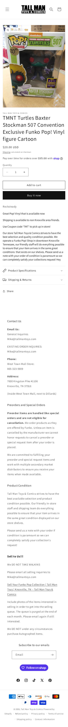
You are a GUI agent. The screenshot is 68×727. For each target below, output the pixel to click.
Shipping (6, 152)
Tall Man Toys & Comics (32, 709)
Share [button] (10, 291)
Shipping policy (24, 719)
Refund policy (21, 713)
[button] (7, 9)
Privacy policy (38, 713)
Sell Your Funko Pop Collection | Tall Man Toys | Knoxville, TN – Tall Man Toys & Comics (32, 589)
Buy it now (34, 195)
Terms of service (55, 713)
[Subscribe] (52, 655)
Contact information (45, 719)
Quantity (7, 165)
